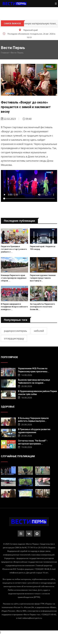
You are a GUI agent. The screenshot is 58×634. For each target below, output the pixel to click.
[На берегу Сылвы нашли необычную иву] (25, 482)
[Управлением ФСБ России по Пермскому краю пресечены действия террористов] (8, 371)
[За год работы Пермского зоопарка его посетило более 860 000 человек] (43, 293)
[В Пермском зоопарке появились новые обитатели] (25, 470)
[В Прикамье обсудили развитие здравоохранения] (8, 432)
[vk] (29, 534)
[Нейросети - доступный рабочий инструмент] (42, 482)
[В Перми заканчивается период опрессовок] (25, 493)
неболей (39, 330)
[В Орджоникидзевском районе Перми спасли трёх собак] (8, 394)
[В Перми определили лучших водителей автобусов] (8, 482)
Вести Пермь (17, 52)
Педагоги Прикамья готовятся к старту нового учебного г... (14, 249)
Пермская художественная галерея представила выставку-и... (42, 278)
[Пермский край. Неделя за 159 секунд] (43, 236)
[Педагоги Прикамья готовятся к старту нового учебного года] (14, 236)
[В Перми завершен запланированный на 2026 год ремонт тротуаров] (42, 470)
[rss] (21, 534)
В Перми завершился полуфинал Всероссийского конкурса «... (14, 306)
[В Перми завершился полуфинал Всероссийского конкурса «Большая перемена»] (14, 293)
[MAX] (37, 534)
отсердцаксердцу (14, 338)
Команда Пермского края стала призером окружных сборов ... (13, 278)
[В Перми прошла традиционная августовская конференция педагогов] (8, 470)
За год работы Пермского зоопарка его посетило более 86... (42, 306)
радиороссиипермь (15, 330)
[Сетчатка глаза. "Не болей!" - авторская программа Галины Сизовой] (8, 443)
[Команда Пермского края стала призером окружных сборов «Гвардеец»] (14, 265)
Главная (5, 52)
